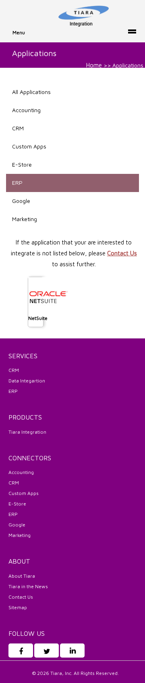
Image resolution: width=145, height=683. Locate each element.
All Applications (31, 91)
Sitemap (17, 607)
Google (21, 200)
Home (94, 65)
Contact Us (122, 253)
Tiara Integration (27, 432)
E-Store (22, 164)
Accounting (26, 110)
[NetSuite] (48, 297)
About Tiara (21, 576)
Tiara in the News (28, 586)
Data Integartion (26, 381)
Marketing (24, 218)
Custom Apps (29, 146)
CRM (18, 128)
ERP (17, 182)
